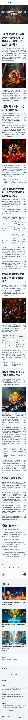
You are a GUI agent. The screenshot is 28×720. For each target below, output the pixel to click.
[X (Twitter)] (9, 568)
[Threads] (18, 568)
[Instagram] (4, 668)
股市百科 (4, 696)
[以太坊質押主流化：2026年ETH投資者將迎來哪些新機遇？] (14, 616)
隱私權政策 (19, 717)
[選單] (25, 2)
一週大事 (15, 674)
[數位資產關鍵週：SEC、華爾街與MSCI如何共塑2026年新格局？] (14, 638)
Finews (3, 717)
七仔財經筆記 (5, 694)
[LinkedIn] (14, 568)
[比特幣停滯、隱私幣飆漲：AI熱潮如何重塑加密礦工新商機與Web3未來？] (14, 593)
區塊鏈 (21, 17)
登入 (9, 660)
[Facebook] (4, 568)
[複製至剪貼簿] (23, 568)
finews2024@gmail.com (11, 710)
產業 (11, 674)
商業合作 (24, 717)
